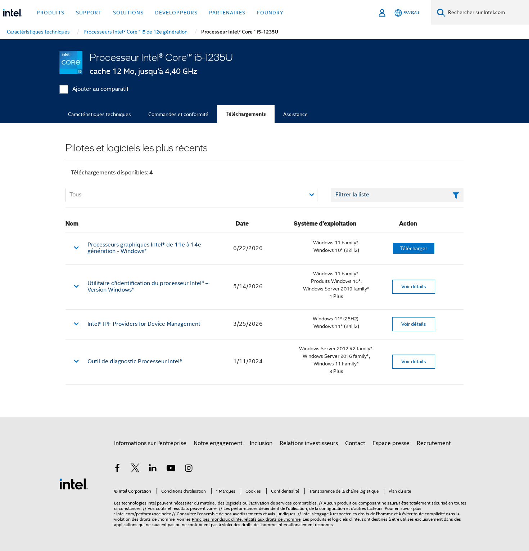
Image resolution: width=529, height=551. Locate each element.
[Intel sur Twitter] (135, 469)
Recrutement (434, 443)
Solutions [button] (128, 12)
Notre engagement (218, 443)
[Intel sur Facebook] (117, 469)
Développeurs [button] (176, 12)
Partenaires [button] (227, 12)
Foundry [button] (270, 12)
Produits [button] (50, 12)
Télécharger (413, 248)
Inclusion (261, 443)
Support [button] (88, 12)
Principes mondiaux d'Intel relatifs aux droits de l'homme (246, 519)
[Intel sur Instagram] (188, 469)
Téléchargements (246, 114)
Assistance (295, 114)
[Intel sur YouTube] (171, 469)
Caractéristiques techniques (99, 114)
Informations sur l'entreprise (150, 443)
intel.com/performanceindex (143, 513)
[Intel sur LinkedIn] (153, 469)
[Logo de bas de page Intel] (73, 483)
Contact (355, 443)
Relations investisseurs (309, 443)
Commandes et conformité (178, 114)
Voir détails (413, 286)
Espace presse (391, 443)
